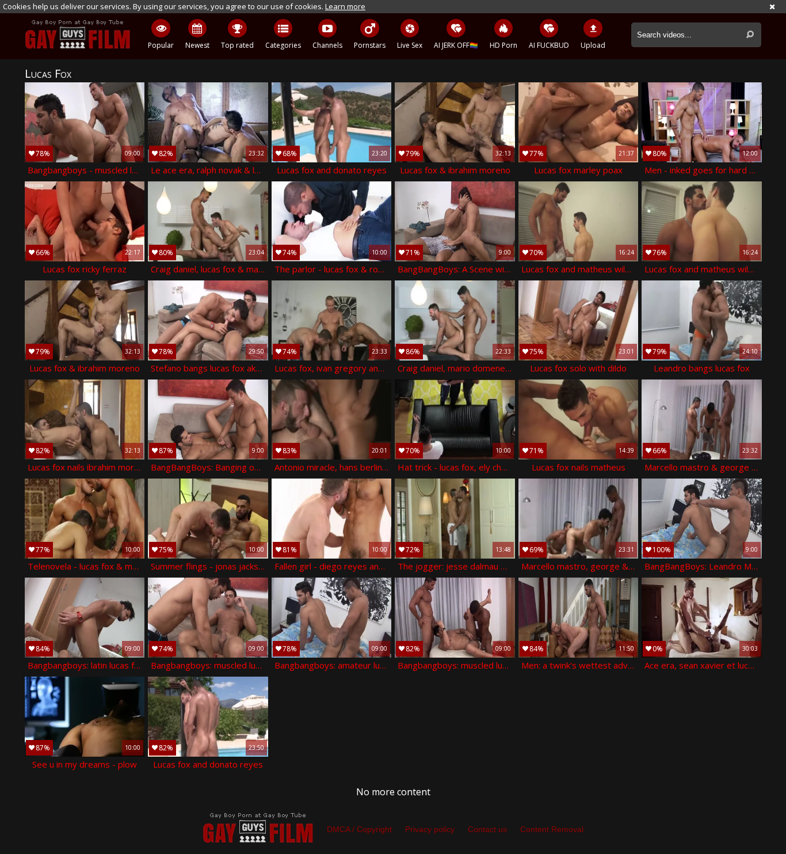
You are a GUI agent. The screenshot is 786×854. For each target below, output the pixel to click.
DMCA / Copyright (359, 829)
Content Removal (551, 829)
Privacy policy (430, 829)
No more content (393, 791)
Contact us (487, 829)
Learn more (345, 6)
